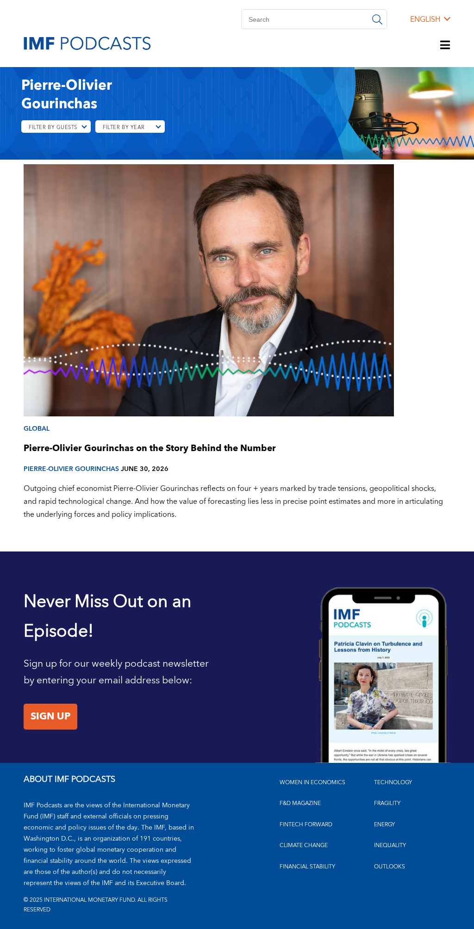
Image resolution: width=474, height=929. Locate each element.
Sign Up (50, 716)
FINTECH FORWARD (306, 825)
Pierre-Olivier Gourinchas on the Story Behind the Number (150, 448)
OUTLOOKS (389, 867)
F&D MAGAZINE (300, 803)
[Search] (377, 19)
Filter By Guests (53, 127)
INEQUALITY (390, 845)
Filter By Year (124, 127)
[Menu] (445, 46)
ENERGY (384, 825)
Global (37, 428)
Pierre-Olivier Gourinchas (71, 469)
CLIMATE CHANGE (304, 845)
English (425, 19)
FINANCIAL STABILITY (307, 867)
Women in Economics (312, 782)
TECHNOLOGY (393, 782)
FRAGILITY (387, 803)
